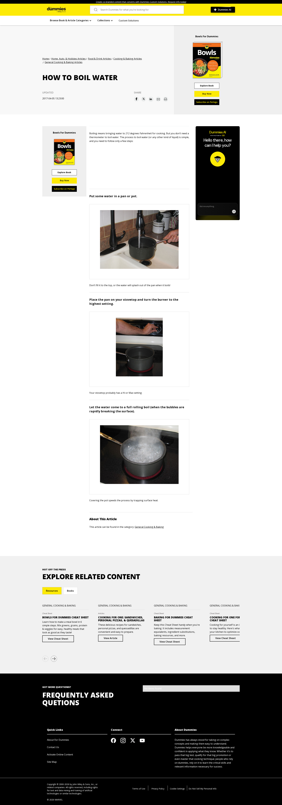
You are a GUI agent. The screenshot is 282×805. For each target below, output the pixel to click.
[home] (56, 9)
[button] (70, 20)
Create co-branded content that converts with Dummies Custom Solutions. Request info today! (141, 1)
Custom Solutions (129, 20)
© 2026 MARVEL (55, 799)
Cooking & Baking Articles (127, 59)
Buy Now (206, 93)
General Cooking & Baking (149, 527)
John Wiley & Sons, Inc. (83, 784)
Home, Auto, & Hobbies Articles (68, 59)
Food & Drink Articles (99, 59)
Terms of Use (138, 788)
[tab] (52, 590)
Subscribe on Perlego (207, 102)
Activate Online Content (60, 754)
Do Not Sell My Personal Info (202, 788)
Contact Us (53, 747)
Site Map (52, 761)
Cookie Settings (177, 788)
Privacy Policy (157, 788)
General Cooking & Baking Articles (63, 62)
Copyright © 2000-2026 (58, 784)
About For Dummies (58, 739)
